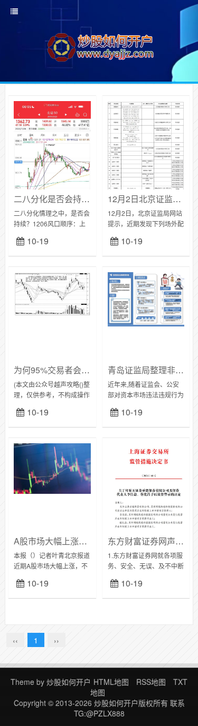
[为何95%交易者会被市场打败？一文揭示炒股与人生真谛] (52, 292)
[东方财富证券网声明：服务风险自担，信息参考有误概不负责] (146, 486)
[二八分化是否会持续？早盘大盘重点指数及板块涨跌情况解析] (52, 182)
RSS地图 (151, 682)
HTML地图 (111, 682)
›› (56, 640)
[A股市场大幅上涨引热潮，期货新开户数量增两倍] (52, 467)
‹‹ (15, 640)
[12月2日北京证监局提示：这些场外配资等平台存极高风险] (146, 156)
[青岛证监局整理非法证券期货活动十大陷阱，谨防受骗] (146, 298)
